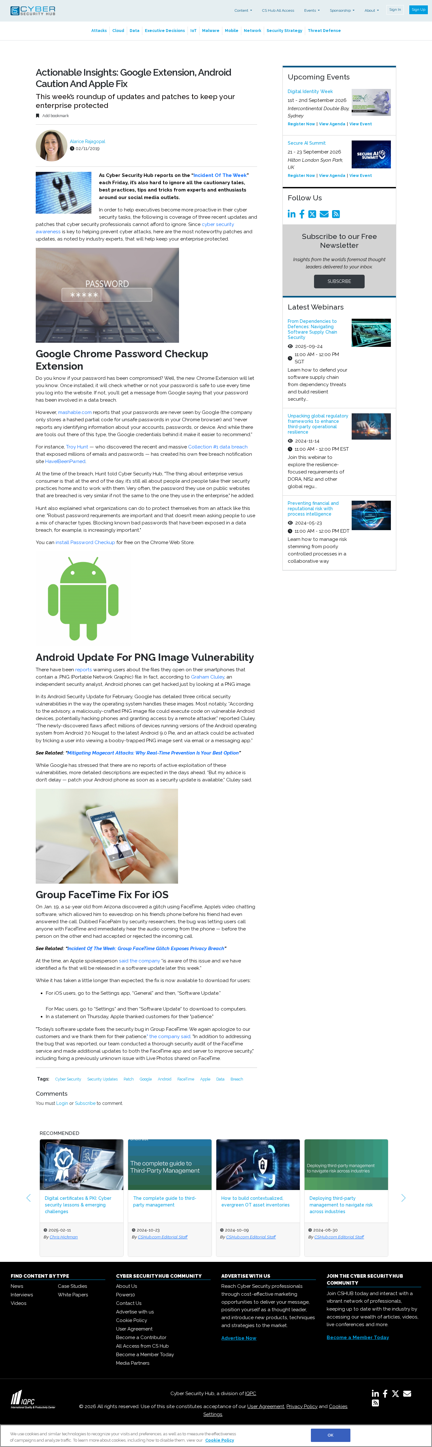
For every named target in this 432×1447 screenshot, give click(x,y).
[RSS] (375, 1404)
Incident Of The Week (220, 175)
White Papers (73, 1295)
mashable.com (75, 412)
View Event (360, 124)
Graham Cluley (207, 677)
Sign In (395, 9)
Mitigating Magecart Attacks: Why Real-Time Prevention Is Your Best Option (153, 753)
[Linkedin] (293, 215)
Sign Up (418, 9)
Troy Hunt (77, 447)
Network (252, 30)
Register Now (301, 124)
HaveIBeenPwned (65, 461)
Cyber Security (68, 1079)
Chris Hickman (64, 1236)
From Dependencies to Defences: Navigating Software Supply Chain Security (312, 329)
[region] (216, 1436)
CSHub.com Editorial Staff (163, 1236)
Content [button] (242, 10)
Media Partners (132, 1363)
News (17, 1286)
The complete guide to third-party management (164, 1201)
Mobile (231, 30)
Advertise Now (238, 1338)
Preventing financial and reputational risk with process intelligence (313, 509)
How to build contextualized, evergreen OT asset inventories (255, 1201)
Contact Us (128, 1303)
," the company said (168, 1036)
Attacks (99, 30)
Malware (210, 30)
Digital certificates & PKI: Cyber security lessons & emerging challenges (78, 1205)
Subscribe (85, 1103)
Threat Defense (324, 30)
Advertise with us (135, 1312)
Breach (237, 1079)
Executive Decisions (165, 30)
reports (83, 670)
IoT (193, 30)
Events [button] (310, 10)
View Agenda (332, 124)
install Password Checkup (85, 542)
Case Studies (72, 1286)
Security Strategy (284, 30)
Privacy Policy (302, 1406)
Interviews (22, 1295)
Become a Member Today (145, 1354)
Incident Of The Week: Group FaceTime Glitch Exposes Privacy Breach (145, 948)
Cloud (118, 30)
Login (62, 1103)
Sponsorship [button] (341, 10)
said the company (139, 961)
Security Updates (103, 1079)
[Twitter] (313, 215)
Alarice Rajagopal (87, 141)
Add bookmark (55, 115)
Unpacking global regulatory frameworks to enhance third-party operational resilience (318, 423)
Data (134, 30)
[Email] (325, 215)
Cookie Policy (131, 1320)
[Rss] (337, 215)
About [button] (370, 10)
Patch (129, 1079)
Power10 (125, 1295)
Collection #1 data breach (218, 447)
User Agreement (134, 1329)
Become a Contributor (141, 1337)
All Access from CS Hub (142, 1346)
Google (146, 1079)
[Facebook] (303, 215)
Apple (205, 1079)
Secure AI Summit (307, 143)
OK (330, 1435)
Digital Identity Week (310, 91)
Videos (18, 1303)
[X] (397, 1395)
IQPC (250, 1393)
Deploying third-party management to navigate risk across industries (341, 1205)
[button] (28, 1198)
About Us (126, 1286)
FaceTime (186, 1079)
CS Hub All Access (278, 10)
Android (165, 1079)
